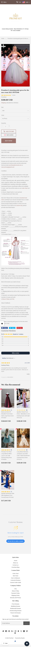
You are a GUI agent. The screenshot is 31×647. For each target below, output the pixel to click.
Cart (20, 2)
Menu (4, 2)
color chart (25, 188)
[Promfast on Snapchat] (18, 631)
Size (2, 107)
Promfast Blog (15, 567)
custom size (19, 205)
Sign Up (26, 623)
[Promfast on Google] (12, 631)
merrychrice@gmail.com (7, 167)
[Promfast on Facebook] (6, 631)
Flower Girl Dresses (15, 613)
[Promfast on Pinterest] (9, 631)
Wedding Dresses (15, 606)
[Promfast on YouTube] (24, 631)
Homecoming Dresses (15, 610)
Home (2, 38)
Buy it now (8, 141)
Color (2, 115)
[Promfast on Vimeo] (27, 631)
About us (15, 562)
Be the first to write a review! (15, 541)
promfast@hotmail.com (15, 165)
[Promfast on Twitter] (3, 631)
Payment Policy (15, 593)
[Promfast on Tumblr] (21, 631)
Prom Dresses (15, 604)
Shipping (3, 102)
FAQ (13, 299)
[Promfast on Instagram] (15, 631)
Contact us (15, 565)
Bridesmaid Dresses (15, 608)
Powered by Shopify (20, 638)
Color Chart (15, 573)
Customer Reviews (15, 580)
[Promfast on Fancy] (15, 633)
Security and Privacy (15, 597)
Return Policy (5, 299)
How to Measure (15, 578)
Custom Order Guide (15, 582)
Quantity (3, 123)
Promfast (11, 638)
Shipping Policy (15, 595)
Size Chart (15, 575)
